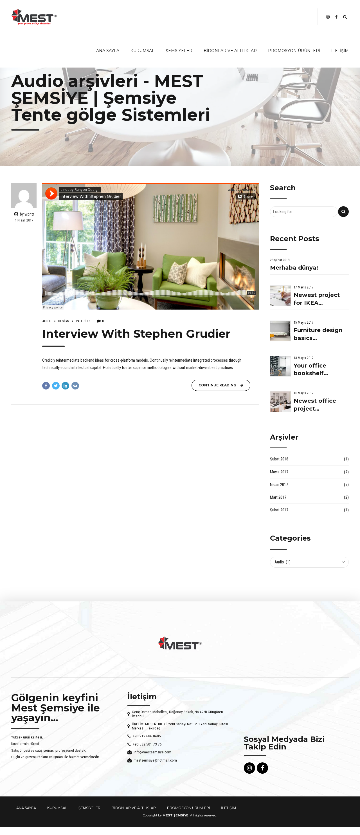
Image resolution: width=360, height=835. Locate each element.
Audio (46, 321)
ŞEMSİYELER (179, 50)
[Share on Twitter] (56, 385)
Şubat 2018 (279, 459)
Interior (83, 321)
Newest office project (315, 404)
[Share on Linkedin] (65, 385)
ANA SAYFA (107, 50)
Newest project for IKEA (317, 299)
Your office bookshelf (310, 369)
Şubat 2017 (279, 509)
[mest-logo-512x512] (180, 643)
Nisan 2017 (279, 484)
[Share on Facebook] (46, 385)
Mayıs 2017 (279, 471)
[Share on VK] (75, 385)
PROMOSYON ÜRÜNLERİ (294, 50)
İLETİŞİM (340, 50)
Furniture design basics (318, 334)
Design (63, 321)
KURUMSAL (142, 50)
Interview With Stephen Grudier (136, 334)
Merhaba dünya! (294, 267)
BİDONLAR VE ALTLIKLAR (230, 50)
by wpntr (27, 214)
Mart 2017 (278, 497)
